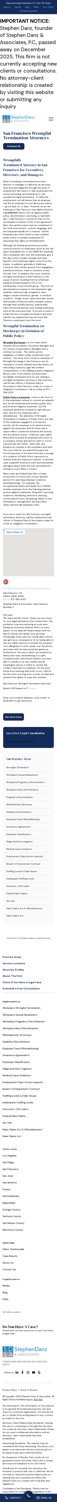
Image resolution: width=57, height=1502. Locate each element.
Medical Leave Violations (19, 849)
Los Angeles (9, 1155)
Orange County (11, 1209)
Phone (6, 599)
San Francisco (11, 1169)
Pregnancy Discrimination (19, 797)
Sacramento (10, 1182)
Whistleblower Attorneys (19, 804)
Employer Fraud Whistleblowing (20, 1048)
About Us (8, 1262)
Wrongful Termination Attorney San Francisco (27, 588)
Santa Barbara (11, 1196)
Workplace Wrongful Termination (21, 1008)
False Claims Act (14, 915)
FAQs (36, 7)
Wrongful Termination (17, 767)
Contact (15, 1497)
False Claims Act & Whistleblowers (24, 908)
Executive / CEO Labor (18, 886)
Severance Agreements (18, 826)
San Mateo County (13, 1223)
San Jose (8, 1176)
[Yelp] (39, 1372)
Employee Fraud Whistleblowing (22, 819)
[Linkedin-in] (17, 1372)
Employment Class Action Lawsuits (24, 856)
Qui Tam (10, 900)
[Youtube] (33, 1372)
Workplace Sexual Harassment (22, 774)
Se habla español (29, 10)
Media (18, 7)
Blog (27, 7)
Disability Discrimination (18, 812)
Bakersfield (9, 1203)
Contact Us (9, 1269)
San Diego (8, 1162)
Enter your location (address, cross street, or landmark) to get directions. (26, 699)
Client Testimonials (13, 1249)
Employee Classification (18, 834)
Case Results (10, 1256)
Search (7, 7)
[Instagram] (28, 1372)
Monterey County (13, 1229)
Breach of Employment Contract (23, 863)
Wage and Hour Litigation (19, 841)
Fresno (6, 1189)
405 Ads (38, 1399)
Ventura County (12, 1216)
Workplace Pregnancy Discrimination (25, 782)
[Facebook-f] (22, 1372)
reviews (32, 688)
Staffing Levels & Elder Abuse (21, 871)
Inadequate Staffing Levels (20, 878)
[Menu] (50, 119)
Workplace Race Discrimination (22, 789)
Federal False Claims (16, 893)
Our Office (48, 7)
